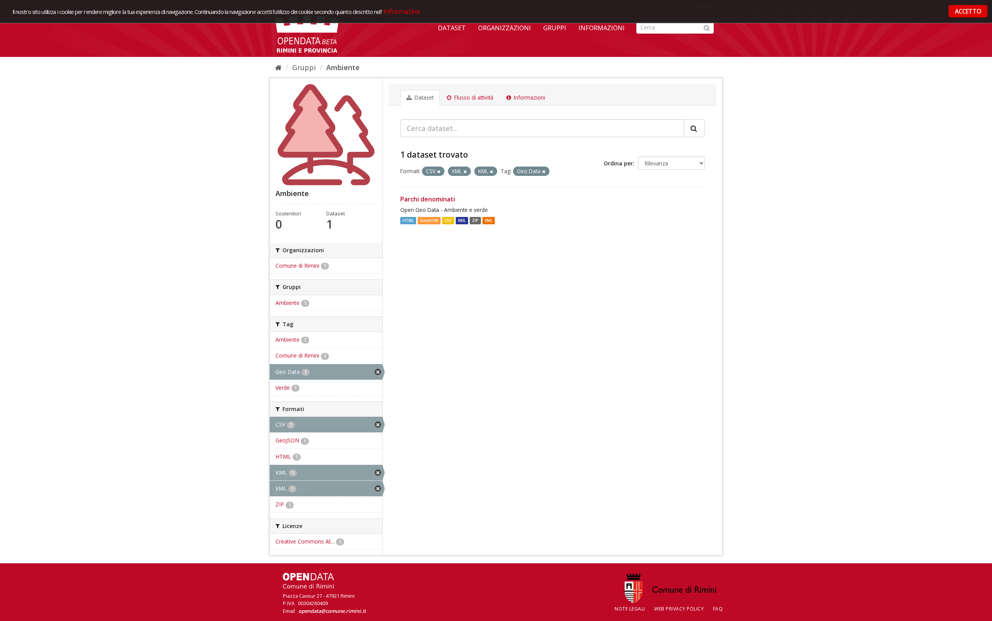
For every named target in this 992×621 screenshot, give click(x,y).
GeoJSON (429, 220)
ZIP (475, 220)
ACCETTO (968, 11)
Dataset (452, 28)
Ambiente (343, 67)
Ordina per (618, 163)
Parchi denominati (427, 199)
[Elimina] (439, 171)
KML (462, 220)
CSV (447, 220)
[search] (694, 128)
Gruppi (554, 28)
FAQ (718, 609)
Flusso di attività (473, 97)
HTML (408, 220)
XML (489, 220)
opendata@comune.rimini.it (332, 610)
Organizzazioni (504, 28)
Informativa (401, 11)
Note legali (630, 609)
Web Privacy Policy (679, 609)
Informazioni (602, 28)
